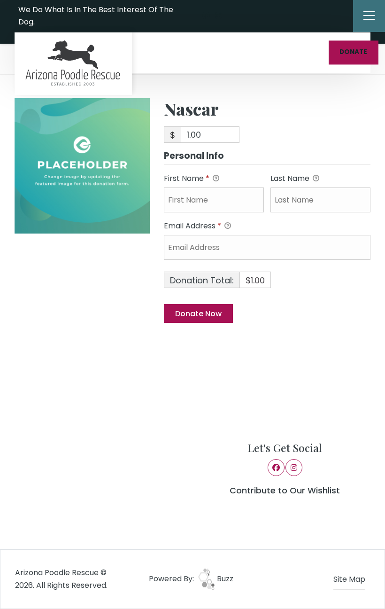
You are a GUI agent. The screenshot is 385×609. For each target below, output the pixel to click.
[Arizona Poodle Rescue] (73, 63)
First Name (186, 178)
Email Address (192, 225)
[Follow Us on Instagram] (218, 16)
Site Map (349, 579)
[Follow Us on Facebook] (206, 16)
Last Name (290, 178)
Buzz (224, 578)
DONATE (353, 52)
